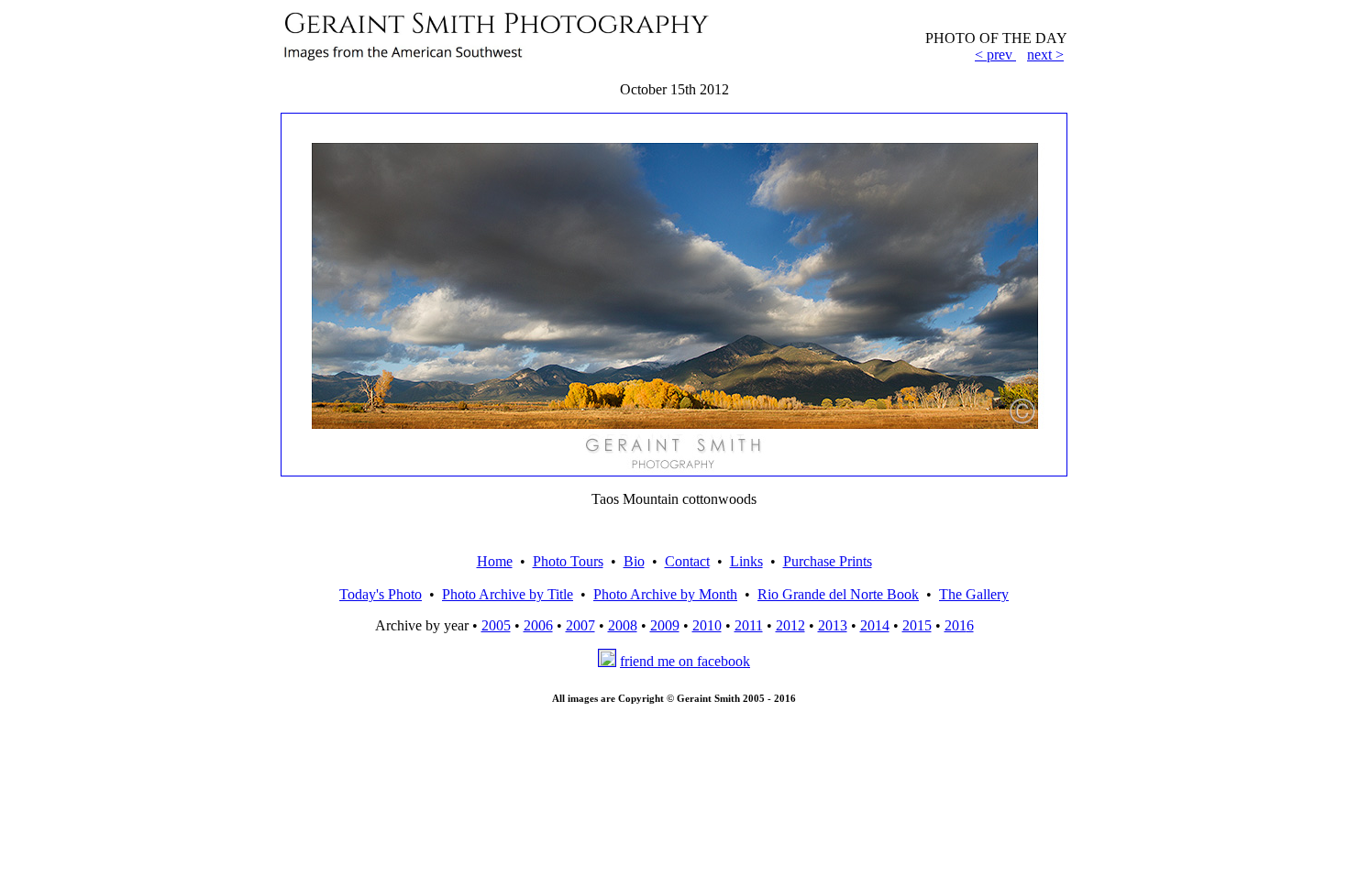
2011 (749, 625)
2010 (707, 625)
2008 (622, 625)
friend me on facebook (685, 661)
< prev (993, 54)
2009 (665, 625)
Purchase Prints (827, 561)
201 (956, 625)
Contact (687, 561)
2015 (917, 625)
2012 (790, 625)
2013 (832, 625)
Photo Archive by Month (665, 594)
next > (1045, 54)
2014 (874, 625)
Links (746, 561)
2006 (538, 625)
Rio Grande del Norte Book (838, 594)
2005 (496, 625)
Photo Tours (568, 561)
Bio (634, 561)
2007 (580, 625)
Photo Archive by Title (507, 594)
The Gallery (974, 594)
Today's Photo (380, 594)
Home (495, 561)
